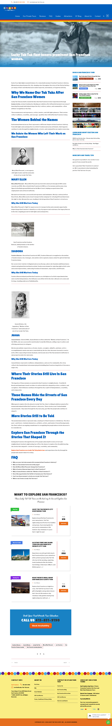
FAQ (50, 16)
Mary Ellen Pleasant (48, 645)
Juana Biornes (26, 645)
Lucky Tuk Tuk (36, 645)
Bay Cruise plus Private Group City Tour (89, 76)
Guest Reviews (38, 691)
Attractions (68, 16)
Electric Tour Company (86, 693)
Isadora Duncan (16, 645)
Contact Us (60, 686)
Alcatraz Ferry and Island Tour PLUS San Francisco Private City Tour (42, 544)
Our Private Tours (29, 16)
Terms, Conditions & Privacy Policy (43, 699)
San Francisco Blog (62, 689)
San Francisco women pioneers (34, 647)
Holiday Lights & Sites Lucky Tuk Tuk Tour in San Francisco (88, 94)
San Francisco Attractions (63, 693)
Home (17, 16)
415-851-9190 (21, 2)
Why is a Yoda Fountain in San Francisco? (83, 148)
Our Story (36, 684)
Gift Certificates (38, 695)
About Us (88, 16)
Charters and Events (62, 700)
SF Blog (78, 16)
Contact (98, 16)
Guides (58, 16)
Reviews (42, 16)
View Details (63, 523)
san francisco (59, 645)
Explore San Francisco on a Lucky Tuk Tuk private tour (28, 450)
